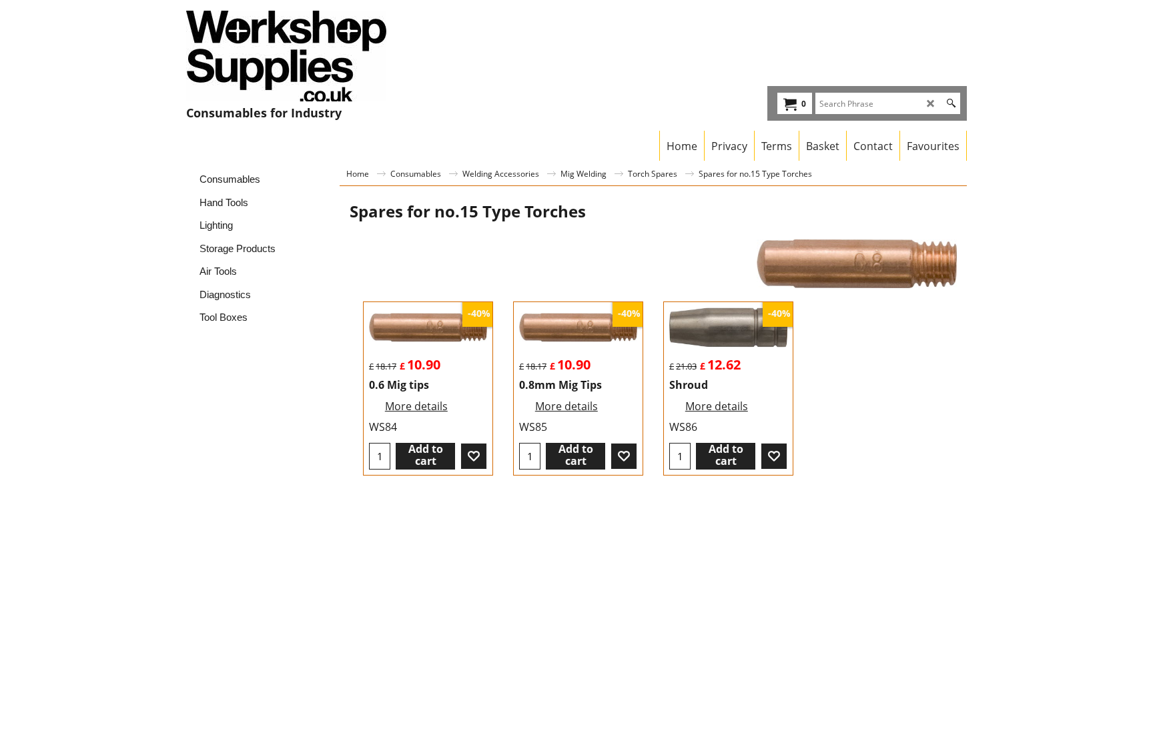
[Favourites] (473, 456)
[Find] (951, 103)
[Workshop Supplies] (303, 56)
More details (416, 406)
